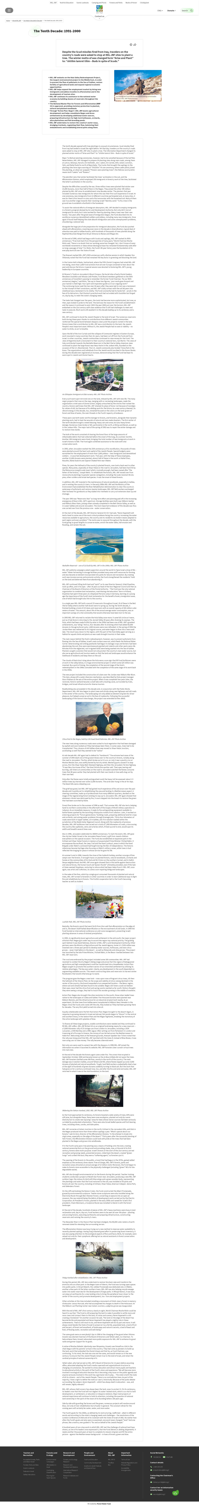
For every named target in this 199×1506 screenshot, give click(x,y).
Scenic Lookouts (82, 3)
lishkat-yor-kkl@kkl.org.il (159, 1482)
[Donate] (175, 1493)
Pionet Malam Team (104, 1504)
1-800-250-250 (156, 1467)
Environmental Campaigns (51, 1460)
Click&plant (144, 3)
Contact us (99, 16)
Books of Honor (131, 3)
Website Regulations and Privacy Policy (129, 1464)
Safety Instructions (29, 1474)
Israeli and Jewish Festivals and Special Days (92, 1467)
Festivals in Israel (28, 1471)
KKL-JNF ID (111, 1459)
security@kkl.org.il (157, 1494)
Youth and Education (91, 1459)
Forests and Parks (116, 3)
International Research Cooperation (70, 1471)
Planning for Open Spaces (51, 1477)
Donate (170, 10)
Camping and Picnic (99, 3)
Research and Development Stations (70, 1466)
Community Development (92, 1463)
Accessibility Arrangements (125, 1469)
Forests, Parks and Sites (30, 1465)
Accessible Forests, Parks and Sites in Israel (31, 1460)
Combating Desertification (51, 1471)
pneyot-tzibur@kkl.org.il (159, 1470)
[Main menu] (9, 10)
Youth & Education (66, 3)
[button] (160, 10)
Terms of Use (125, 1459)
